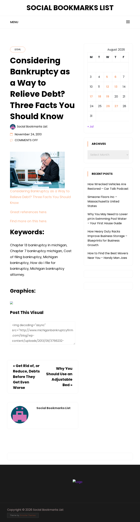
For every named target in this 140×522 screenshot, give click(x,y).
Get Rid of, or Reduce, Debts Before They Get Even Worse (26, 376)
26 (108, 106)
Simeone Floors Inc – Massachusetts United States (103, 201)
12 (107, 87)
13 (115, 87)
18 (99, 96)
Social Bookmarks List (70, 8)
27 (116, 106)
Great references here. (28, 212)
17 (91, 96)
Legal (18, 49)
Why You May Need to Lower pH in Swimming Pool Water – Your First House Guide (108, 218)
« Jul (91, 126)
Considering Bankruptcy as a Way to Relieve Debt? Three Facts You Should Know (40, 197)
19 (107, 96)
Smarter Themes (28, 515)
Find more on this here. (28, 221)
